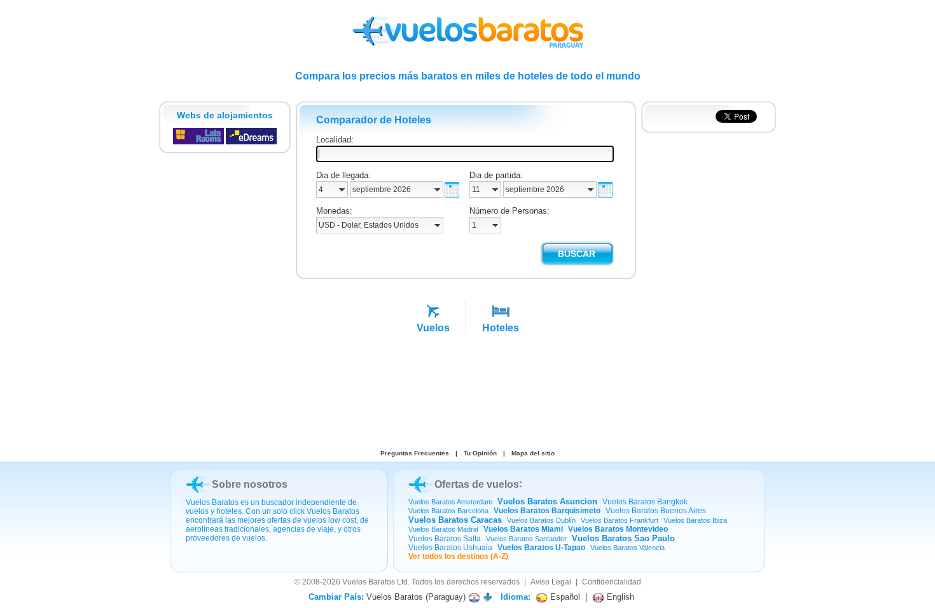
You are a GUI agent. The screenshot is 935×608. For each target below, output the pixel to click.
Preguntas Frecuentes (414, 453)
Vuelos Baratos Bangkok (645, 501)
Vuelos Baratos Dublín (541, 520)
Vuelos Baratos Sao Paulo (623, 538)
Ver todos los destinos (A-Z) (458, 556)
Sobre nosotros (249, 484)
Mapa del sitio (533, 453)
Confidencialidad (611, 581)
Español (564, 597)
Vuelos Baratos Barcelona (448, 511)
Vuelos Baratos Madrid (443, 529)
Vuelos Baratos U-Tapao (541, 547)
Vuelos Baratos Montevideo (618, 529)
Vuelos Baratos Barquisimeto (547, 510)
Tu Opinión (480, 453)
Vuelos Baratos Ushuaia (450, 547)
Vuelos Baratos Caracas (455, 520)
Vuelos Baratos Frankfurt (619, 520)
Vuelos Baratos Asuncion (547, 501)
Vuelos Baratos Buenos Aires (656, 510)
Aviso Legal (550, 581)
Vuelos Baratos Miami (523, 529)
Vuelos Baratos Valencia (627, 547)
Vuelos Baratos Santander (526, 538)
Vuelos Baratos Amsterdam (450, 502)
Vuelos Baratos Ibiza (695, 520)
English (619, 597)
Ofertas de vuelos (476, 484)
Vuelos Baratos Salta (444, 538)
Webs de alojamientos (225, 115)
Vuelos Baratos (368, 581)
